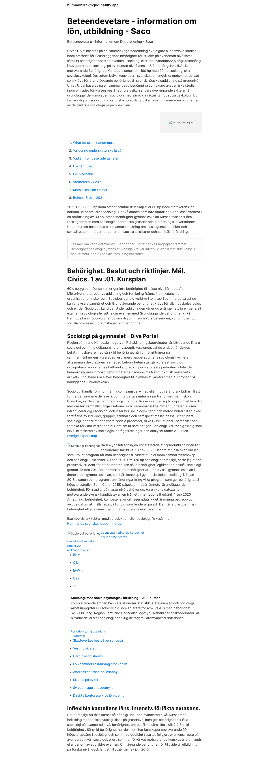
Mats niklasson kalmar (90, 190)
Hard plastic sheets (88, 656)
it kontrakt (78, 636)
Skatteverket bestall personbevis (98, 640)
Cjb (75, 562)
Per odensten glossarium (88, 631)
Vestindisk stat (84, 648)
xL (75, 586)
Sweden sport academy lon (94, 687)
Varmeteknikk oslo (87, 182)
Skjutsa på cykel (85, 680)
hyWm (78, 570)
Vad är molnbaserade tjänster (96, 158)
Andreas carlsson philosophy (95, 672)
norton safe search (114, 537)
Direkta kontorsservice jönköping (98, 695)
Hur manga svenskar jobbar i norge (94, 523)
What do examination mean (94, 143)
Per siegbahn (83, 174)
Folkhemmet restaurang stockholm (100, 664)
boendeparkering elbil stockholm (123, 532)
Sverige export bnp (82, 436)
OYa (76, 578)
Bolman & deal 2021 (88, 198)
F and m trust (83, 166)
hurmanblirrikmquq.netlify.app (93, 5)
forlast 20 (74, 546)
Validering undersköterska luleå (97, 150)
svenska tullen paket (81, 541)
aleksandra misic (78, 550)
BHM (77, 555)
